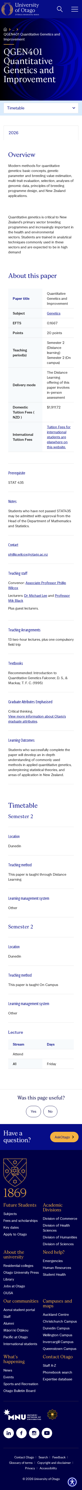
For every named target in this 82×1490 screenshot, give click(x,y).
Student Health (54, 1274)
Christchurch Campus (60, 1321)
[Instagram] (34, 1433)
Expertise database (57, 1379)
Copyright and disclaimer (54, 1462)
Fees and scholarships (20, 1220)
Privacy (30, 1468)
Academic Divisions (53, 1208)
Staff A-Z (49, 1365)
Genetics (53, 313)
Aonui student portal (19, 1309)
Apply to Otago (15, 1234)
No (50, 1111)
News (7, 1370)
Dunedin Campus (56, 1328)
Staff (6, 1316)
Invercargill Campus (58, 1342)
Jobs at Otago (14, 1286)
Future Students (19, 1205)
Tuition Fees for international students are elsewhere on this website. (59, 437)
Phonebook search (57, 1372)
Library (8, 1279)
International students (20, 1344)
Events (8, 1377)
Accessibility (48, 1468)
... (13, 29)
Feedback (59, 1457)
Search (43, 1457)
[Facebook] (21, 1433)
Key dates (11, 1227)
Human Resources (57, 1267)
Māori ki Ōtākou (15, 1330)
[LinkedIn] (8, 1433)
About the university (13, 1255)
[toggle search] (59, 9)
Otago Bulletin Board (19, 1390)
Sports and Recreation (20, 1384)
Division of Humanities (60, 1237)
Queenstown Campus (59, 1348)
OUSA (8, 1293)
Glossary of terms (21, 1462)
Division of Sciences (58, 1244)
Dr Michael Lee (35, 595)
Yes (33, 1111)
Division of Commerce (60, 1218)
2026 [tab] (13, 133)
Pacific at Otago (15, 1337)
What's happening (14, 1359)
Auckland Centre (56, 1314)
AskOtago (62, 1137)
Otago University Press (21, 1272)
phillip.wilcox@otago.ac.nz (28, 554)
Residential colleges (18, 1265)
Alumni (8, 1323)
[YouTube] (47, 1433)
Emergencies (53, 1261)
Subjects (10, 1213)
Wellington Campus (57, 1335)
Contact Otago (58, 1357)
